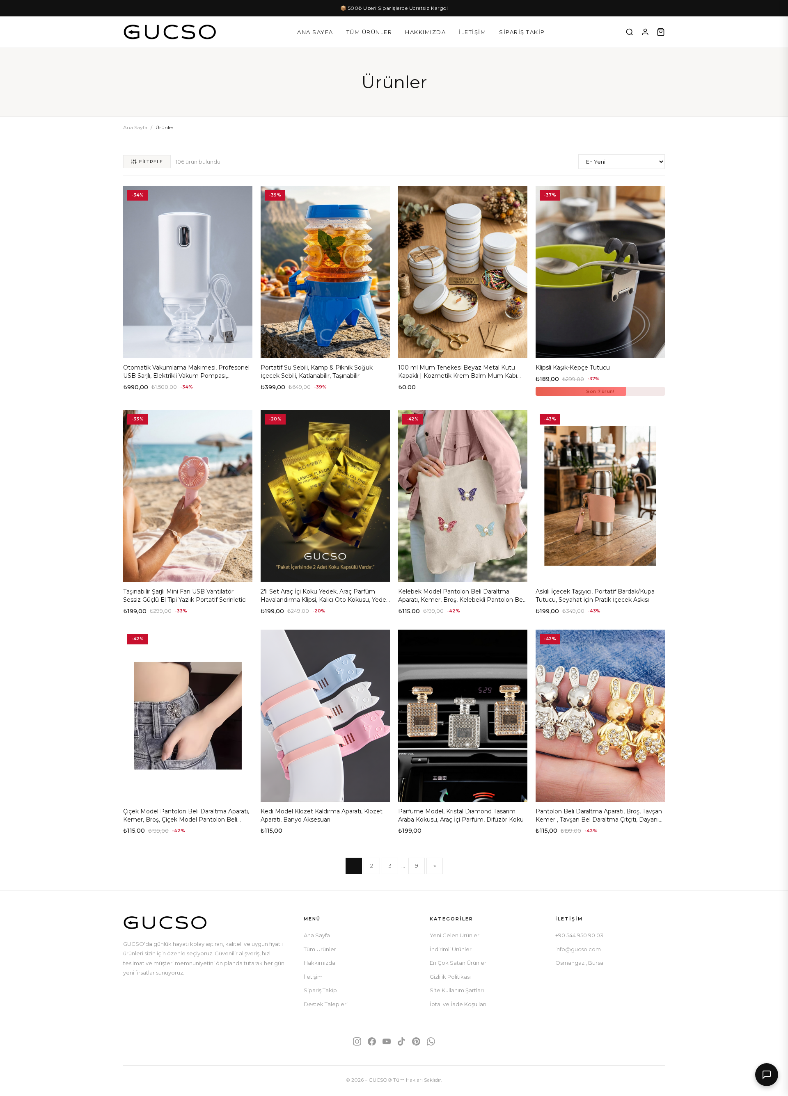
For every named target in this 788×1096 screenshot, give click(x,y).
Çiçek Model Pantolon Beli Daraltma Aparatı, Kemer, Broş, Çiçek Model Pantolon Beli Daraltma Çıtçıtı (186, 819)
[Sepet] (661, 32)
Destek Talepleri (326, 1004)
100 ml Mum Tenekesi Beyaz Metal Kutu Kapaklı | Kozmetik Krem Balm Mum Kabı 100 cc (457, 375)
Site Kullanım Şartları (457, 990)
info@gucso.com (578, 949)
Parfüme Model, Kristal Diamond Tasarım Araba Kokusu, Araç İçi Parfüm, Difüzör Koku (461, 815)
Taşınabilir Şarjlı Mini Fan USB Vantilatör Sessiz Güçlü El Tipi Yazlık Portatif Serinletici (185, 595)
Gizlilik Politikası (450, 976)
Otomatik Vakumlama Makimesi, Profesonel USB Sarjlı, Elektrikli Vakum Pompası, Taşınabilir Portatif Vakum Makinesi (186, 375)
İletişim (472, 32)
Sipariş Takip (522, 32)
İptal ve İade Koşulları (458, 1004)
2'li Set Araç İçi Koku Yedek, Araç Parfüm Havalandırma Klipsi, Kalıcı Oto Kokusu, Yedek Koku (325, 599)
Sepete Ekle (187, 349)
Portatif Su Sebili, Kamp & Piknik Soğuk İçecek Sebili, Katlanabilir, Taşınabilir (317, 371)
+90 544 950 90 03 (579, 935)
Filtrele (151, 161)
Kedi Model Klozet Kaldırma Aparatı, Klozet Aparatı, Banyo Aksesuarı (322, 815)
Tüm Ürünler (369, 32)
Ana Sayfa (315, 32)
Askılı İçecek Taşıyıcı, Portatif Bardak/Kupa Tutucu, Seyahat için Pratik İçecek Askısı (595, 595)
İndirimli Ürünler (451, 949)
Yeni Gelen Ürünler (454, 935)
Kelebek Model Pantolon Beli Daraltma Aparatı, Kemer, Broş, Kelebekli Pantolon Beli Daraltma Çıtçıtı (461, 599)
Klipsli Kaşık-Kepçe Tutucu (573, 367)
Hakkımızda (425, 32)
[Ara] (629, 32)
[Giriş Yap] (645, 32)
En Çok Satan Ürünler (458, 962)
